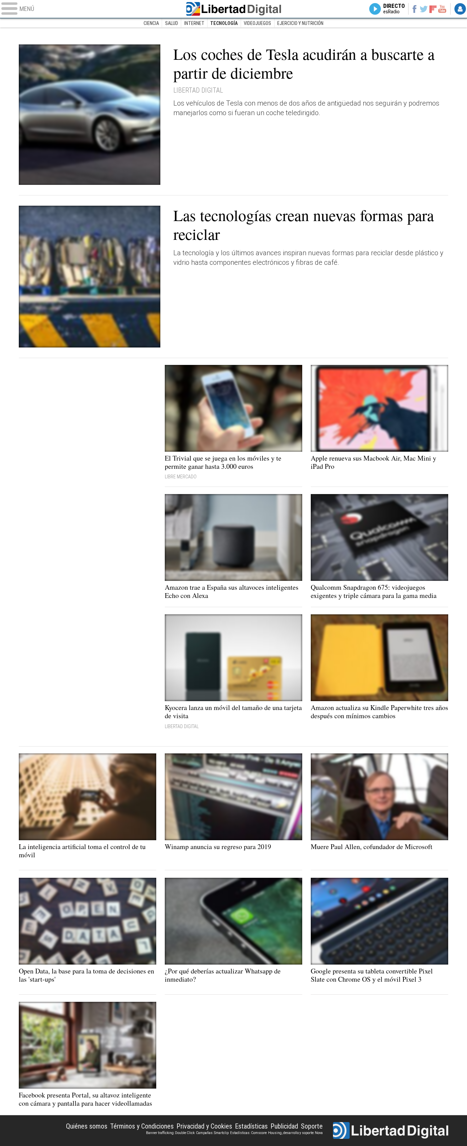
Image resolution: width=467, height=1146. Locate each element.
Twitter (423, 9)
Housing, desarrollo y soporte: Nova (295, 1133)
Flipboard (433, 8)
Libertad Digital (233, 9)
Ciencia (151, 23)
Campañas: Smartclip (212, 1133)
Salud (171, 23)
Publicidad (284, 1126)
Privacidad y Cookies (204, 1126)
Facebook (414, 9)
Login (460, 9)
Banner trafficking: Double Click (170, 1133)
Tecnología (224, 23)
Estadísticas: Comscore (248, 1133)
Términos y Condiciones (142, 1126)
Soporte (312, 1126)
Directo (394, 9)
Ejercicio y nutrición (300, 23)
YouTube (442, 9)
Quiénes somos (86, 1126)
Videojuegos (257, 23)
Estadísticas (251, 1126)
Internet (194, 23)
